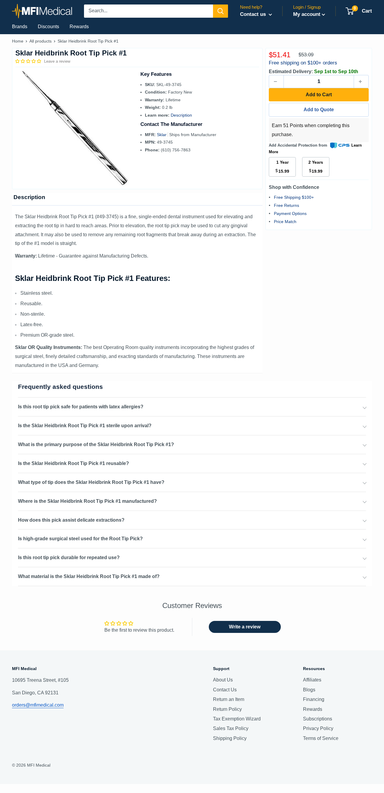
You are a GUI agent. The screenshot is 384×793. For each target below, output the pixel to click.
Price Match (285, 221)
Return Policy (227, 709)
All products (40, 41)
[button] (28, 61)
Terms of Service (320, 738)
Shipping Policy (230, 738)
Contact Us (225, 689)
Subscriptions (317, 718)
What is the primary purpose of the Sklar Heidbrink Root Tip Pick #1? (96, 444)
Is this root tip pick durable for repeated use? (69, 557)
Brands (19, 26)
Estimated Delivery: (291, 71)
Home (17, 41)
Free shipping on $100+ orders (303, 63)
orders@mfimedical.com (38, 705)
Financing (313, 699)
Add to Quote (319, 109)
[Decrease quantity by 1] (276, 81)
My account (306, 14)
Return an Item (228, 699)
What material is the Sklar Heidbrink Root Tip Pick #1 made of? (89, 576)
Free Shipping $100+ (294, 197)
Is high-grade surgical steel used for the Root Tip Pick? (80, 538)
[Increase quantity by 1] (361, 81)
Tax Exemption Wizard (237, 718)
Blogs (309, 689)
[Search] (220, 11)
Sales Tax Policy (230, 728)
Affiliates (312, 679)
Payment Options (290, 213)
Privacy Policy (318, 728)
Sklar (162, 134)
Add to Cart (319, 94)
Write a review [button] (244, 626)
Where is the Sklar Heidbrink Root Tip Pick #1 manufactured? (87, 501)
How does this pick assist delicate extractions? (71, 520)
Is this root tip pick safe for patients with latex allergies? (80, 406)
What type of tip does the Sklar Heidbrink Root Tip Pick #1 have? (91, 482)
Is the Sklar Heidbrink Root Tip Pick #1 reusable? (73, 463)
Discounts (48, 26)
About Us (223, 679)
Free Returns (286, 205)
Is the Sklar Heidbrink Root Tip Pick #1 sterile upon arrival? (85, 425)
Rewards (79, 26)
